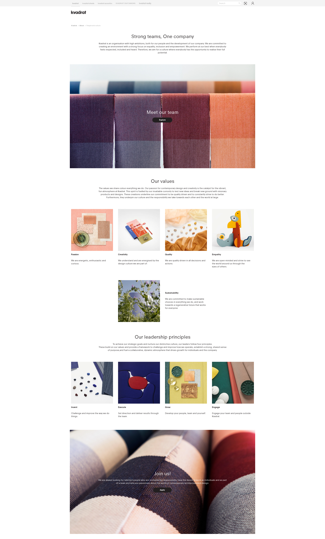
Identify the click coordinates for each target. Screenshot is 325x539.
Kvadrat (74, 25)
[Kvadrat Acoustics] (105, 3)
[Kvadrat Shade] (88, 3)
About (81, 25)
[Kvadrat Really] (145, 3)
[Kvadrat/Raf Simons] (126, 3)
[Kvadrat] (75, 3)
